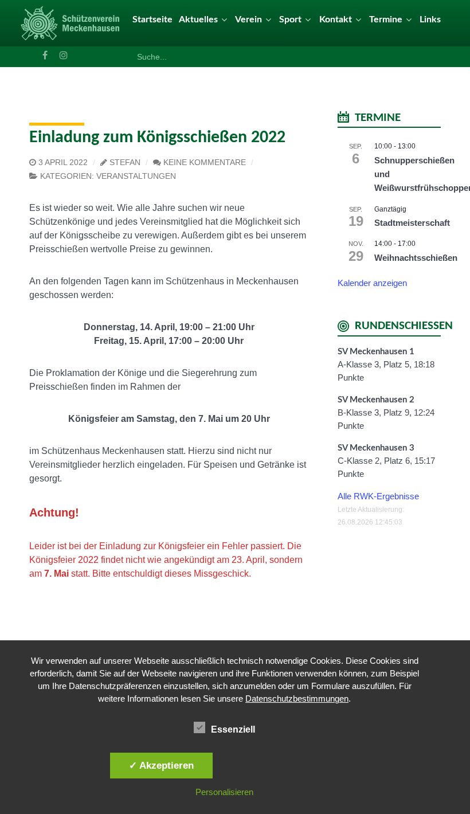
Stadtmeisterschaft (412, 223)
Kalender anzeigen (372, 283)
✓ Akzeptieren (161, 765)
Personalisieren (224, 792)
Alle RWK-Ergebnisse (378, 496)
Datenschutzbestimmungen (296, 698)
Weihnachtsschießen (415, 258)
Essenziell (233, 729)
